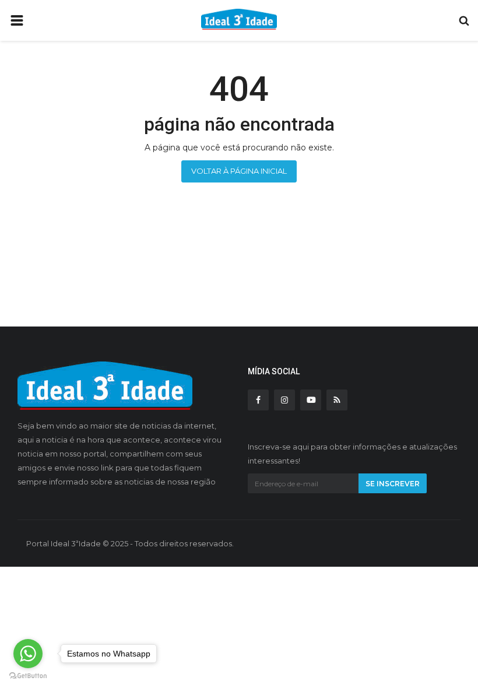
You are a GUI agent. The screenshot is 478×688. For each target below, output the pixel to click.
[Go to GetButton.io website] (28, 676)
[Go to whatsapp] (28, 653)
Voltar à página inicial (239, 170)
